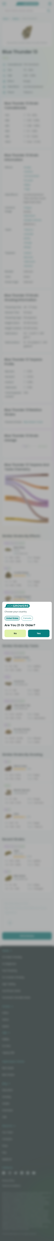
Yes (39, 633)
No (15, 633)
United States (12, 618)
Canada (27, 618)
